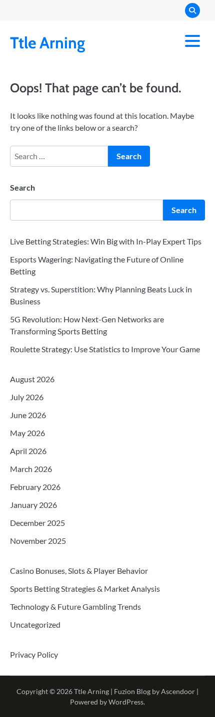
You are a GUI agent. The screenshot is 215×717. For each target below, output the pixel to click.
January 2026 (33, 504)
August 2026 (32, 379)
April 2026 (28, 451)
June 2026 (28, 415)
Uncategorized (35, 624)
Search (22, 187)
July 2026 (27, 397)
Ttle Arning (47, 42)
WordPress (126, 702)
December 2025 (37, 522)
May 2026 (27, 433)
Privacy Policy (34, 654)
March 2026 (31, 469)
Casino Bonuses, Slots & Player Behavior (79, 570)
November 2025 (38, 540)
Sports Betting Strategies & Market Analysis (85, 588)
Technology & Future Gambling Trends (75, 606)
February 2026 (35, 486)
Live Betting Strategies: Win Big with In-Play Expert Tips (106, 241)
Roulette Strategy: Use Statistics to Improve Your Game (105, 349)
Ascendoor (178, 691)
